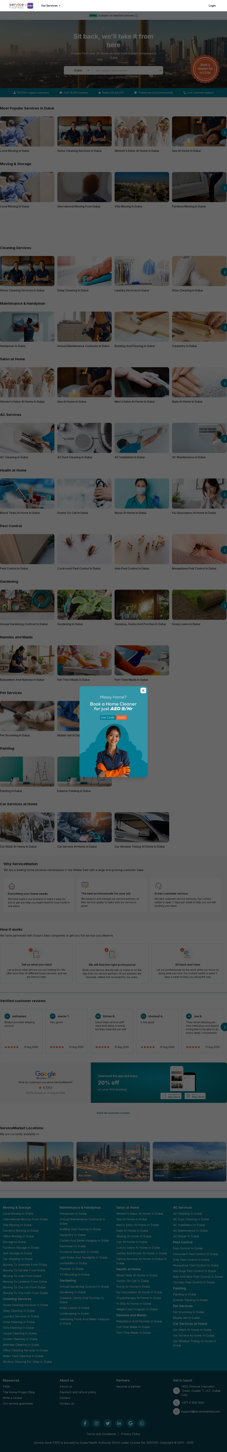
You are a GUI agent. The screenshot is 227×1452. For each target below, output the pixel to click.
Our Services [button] (49, 5)
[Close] (143, 690)
